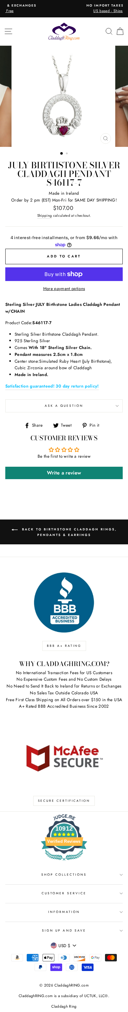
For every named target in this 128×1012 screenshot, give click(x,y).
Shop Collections (64, 874)
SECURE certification (64, 800)
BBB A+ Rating (64, 645)
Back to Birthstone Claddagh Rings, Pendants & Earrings (68, 532)
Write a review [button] (64, 472)
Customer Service (64, 893)
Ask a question (64, 405)
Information (64, 912)
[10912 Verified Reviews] (64, 862)
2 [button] (67, 154)
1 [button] (61, 153)
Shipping (44, 215)
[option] (65, 8)
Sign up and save (64, 930)
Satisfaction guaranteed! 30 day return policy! (52, 386)
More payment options (64, 288)
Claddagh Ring (63, 1006)
